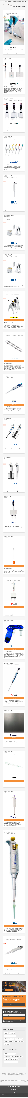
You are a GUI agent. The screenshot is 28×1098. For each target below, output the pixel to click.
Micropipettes (12, 1033)
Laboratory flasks (19, 1038)
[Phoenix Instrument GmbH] (14, 817)
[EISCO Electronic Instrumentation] (14, 777)
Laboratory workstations (8, 1038)
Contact (14, 320)
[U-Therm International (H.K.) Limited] (14, 522)
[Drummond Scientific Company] (14, 695)
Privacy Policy (12, 1020)
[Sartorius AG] (14, 317)
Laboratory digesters (8, 1041)
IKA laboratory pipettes (8, 1056)
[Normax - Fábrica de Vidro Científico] (14, 735)
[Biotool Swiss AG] (14, 646)
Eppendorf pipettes (18, 1056)
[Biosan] (14, 444)
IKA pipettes (6, 1059)
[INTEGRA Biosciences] (14, 47)
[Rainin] (14, 400)
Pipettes (5, 1033)
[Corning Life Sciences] (14, 358)
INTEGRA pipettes (14, 1059)
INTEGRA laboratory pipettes (9, 1053)
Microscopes (6, 1044)
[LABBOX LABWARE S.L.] (14, 562)
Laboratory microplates (18, 1041)
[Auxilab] (14, 962)
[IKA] (14, 202)
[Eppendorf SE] (14, 162)
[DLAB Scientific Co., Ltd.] (14, 603)
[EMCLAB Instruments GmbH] (14, 922)
